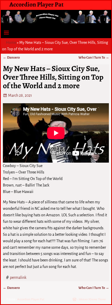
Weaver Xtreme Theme (92, 299)
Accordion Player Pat (36, 4)
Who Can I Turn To (93, 57)
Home (11, 42)
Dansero (11, 57)
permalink (18, 277)
